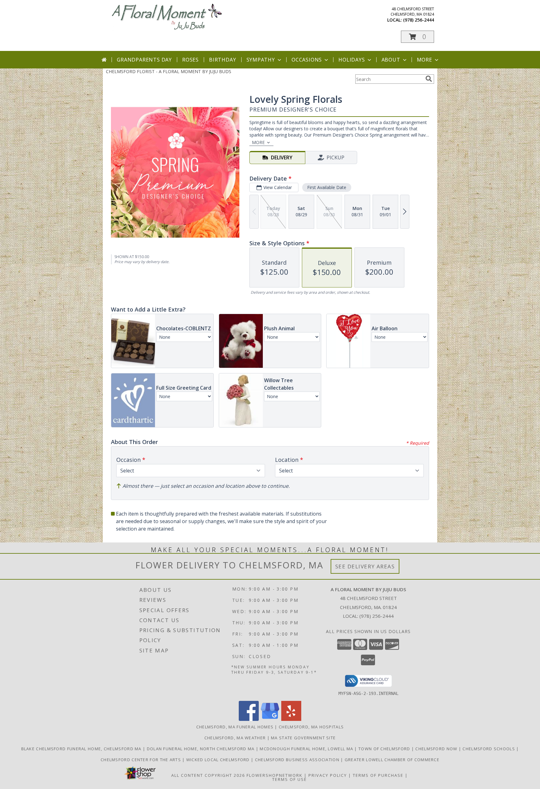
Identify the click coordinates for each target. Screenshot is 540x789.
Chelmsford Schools (489, 749)
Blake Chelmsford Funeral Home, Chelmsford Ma (82, 749)
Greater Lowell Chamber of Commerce (392, 759)
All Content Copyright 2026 (208, 775)
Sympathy (261, 59)
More (424, 59)
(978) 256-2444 (418, 20)
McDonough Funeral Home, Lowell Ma (307, 749)
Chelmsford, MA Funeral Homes (234, 727)
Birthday (222, 59)
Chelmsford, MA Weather (235, 738)
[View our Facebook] (249, 719)
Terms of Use (289, 779)
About (391, 59)
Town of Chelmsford (385, 749)
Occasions (307, 59)
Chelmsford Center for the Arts (141, 759)
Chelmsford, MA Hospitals (311, 727)
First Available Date (326, 187)
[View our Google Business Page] (270, 719)
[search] (429, 78)
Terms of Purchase (378, 775)
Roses (190, 59)
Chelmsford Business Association (298, 759)
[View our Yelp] (291, 719)
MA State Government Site (303, 738)
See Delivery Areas (365, 566)
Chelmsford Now (437, 749)
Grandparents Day (144, 59)
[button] (417, 37)
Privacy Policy (327, 775)
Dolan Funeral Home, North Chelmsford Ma (201, 749)
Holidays (351, 59)
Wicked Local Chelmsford (218, 759)
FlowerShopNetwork (274, 775)
